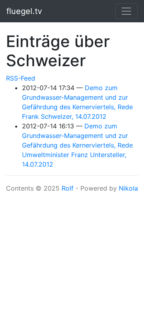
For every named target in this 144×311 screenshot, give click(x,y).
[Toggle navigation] (126, 11)
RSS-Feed (20, 78)
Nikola (128, 188)
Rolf (68, 188)
